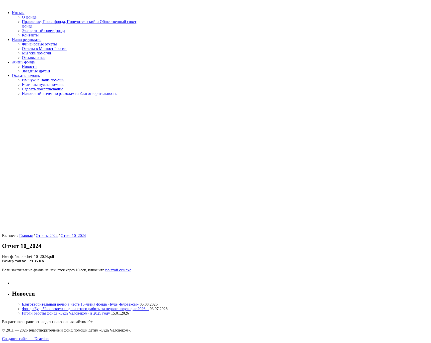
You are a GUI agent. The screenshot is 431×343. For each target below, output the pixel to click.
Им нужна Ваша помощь (43, 80)
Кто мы (18, 12)
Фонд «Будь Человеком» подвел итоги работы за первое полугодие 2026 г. (85, 309)
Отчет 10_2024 (73, 235)
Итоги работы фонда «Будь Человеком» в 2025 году (66, 313)
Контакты (30, 35)
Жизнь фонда (23, 62)
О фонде (29, 17)
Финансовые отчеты (39, 44)
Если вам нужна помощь (43, 84)
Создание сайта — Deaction (25, 339)
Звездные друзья (36, 71)
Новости (29, 66)
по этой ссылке (118, 270)
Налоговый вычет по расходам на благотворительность (69, 93)
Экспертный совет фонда (43, 30)
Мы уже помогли (36, 53)
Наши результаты (26, 39)
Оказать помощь (26, 75)
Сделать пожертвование (42, 89)
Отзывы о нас (33, 57)
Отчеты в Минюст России (44, 48)
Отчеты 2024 (47, 235)
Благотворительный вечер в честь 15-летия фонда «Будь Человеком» (80, 304)
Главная (26, 235)
